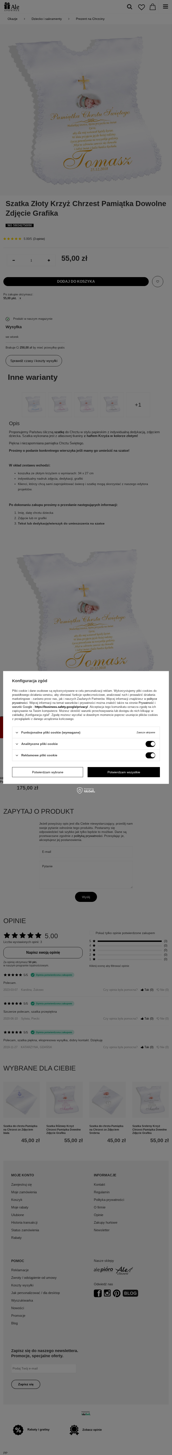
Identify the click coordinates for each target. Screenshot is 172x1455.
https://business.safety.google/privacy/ (61, 707)
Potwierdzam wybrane (47, 772)
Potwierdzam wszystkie (124, 772)
